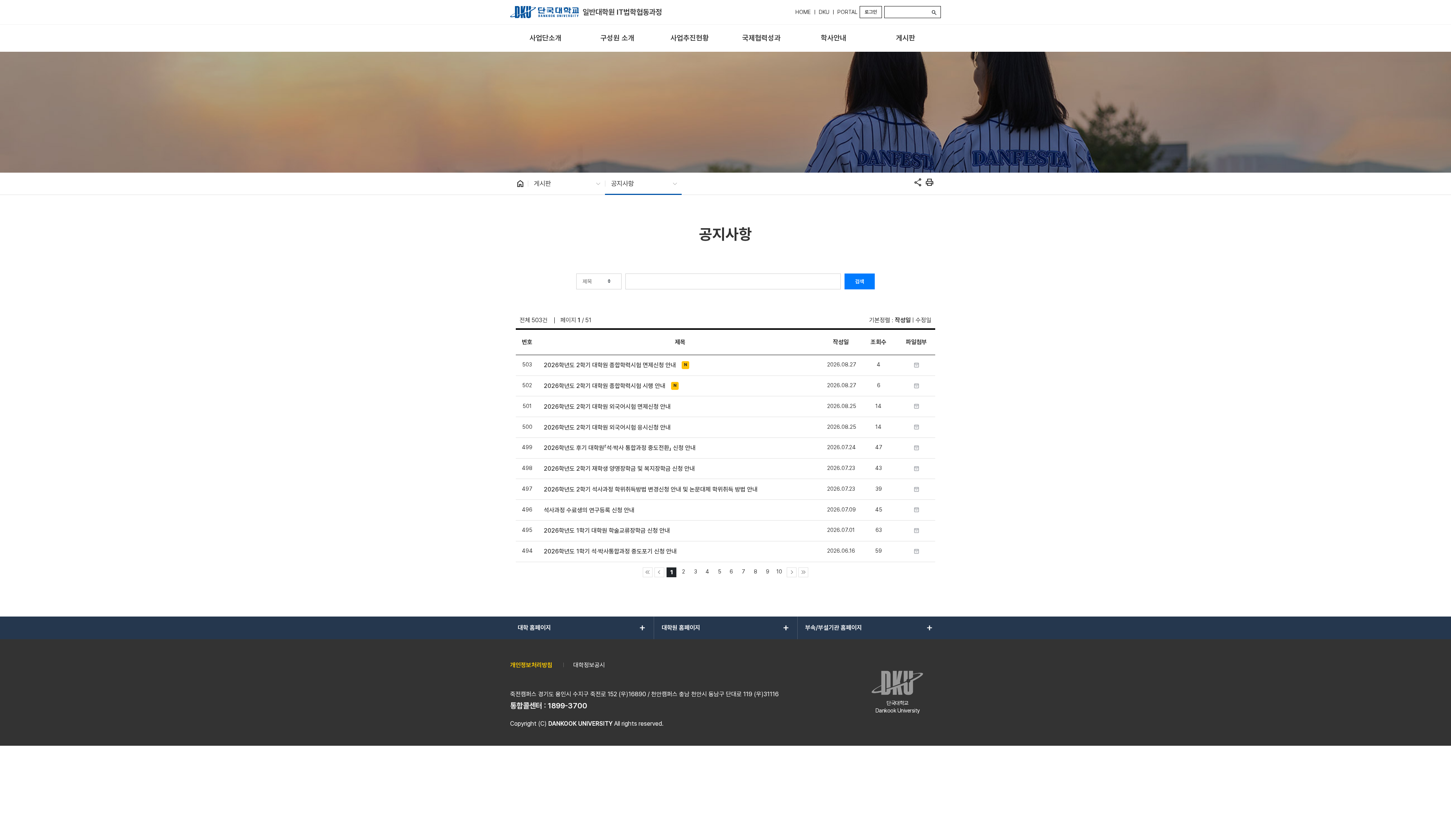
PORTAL (847, 12)
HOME (803, 12)
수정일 (923, 320)
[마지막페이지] (803, 572)
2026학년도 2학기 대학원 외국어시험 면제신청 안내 (607, 406)
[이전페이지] (659, 572)
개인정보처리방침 (531, 665)
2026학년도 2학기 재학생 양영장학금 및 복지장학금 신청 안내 (619, 468)
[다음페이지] (792, 572)
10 (779, 571)
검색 (859, 281)
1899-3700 (567, 705)
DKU (824, 12)
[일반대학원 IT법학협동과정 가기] (544, 12)
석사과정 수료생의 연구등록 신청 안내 (589, 510)
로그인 (871, 12)
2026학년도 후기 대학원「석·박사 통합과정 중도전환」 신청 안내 (620, 447)
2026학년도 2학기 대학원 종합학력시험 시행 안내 (604, 385)
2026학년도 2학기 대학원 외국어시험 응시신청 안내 (607, 427)
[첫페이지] (648, 572)
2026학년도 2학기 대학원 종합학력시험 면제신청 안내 (610, 365)
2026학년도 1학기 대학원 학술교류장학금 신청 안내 (607, 530)
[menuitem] (545, 38)
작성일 (903, 320)
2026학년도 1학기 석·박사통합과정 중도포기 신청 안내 (610, 551)
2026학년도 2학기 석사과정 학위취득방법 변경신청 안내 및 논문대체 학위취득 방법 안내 (651, 489)
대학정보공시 (589, 665)
